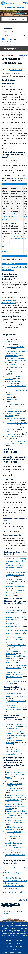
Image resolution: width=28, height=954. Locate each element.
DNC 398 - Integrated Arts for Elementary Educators (16, 618)
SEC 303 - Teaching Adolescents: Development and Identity (15, 774)
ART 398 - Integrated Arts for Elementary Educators (16, 611)
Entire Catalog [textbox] (8, 31)
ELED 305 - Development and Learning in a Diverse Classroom (15, 574)
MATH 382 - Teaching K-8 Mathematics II (15, 657)
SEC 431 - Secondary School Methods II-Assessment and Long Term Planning (16, 813)
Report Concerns (13, 946)
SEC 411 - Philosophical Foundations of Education (14, 789)
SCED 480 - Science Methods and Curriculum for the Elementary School (15, 674)
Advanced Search (6, 41)
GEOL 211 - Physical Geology (16, 386)
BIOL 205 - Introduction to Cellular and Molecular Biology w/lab (15, 360)
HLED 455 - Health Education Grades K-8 (13, 639)
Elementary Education (11, 300)
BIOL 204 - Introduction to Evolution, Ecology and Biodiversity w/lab (15, 353)
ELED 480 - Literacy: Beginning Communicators (15, 695)
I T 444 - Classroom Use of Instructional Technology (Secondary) (14, 843)
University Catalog (14, 7)
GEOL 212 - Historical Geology (17, 390)
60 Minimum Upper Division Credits (15, 880)
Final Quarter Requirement (12, 888)
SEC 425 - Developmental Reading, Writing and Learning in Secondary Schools (15, 797)
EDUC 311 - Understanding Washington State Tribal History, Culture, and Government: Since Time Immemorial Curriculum (16, 563)
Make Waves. (10, 904)
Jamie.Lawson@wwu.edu (8, 916)
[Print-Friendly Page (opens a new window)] (24, 55)
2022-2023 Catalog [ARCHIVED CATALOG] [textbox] (14, 19)
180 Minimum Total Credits (12, 878)
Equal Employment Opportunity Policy (14, 952)
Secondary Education (8, 303)
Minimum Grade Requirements (13, 886)
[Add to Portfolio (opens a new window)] (21, 55)
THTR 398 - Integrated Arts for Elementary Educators (16, 632)
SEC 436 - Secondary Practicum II (13, 837)
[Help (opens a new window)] (26, 55)
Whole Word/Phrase (10, 39)
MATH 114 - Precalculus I (15, 399)
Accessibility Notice (14, 949)
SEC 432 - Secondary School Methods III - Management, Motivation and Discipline (15, 820)
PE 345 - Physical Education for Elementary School (16, 666)
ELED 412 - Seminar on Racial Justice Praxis (14, 725)
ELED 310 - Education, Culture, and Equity (14, 580)
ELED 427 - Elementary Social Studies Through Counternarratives (15, 731)
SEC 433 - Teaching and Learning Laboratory (14, 828)
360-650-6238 (5, 913)
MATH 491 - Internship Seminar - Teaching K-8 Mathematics (14, 752)
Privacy (21, 946)
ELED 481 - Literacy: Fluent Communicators (16, 702)
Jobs (7, 946)
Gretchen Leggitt (17, 923)
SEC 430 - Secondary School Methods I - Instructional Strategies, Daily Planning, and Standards (15, 805)
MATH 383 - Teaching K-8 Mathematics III (15, 662)
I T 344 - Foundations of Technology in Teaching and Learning (15, 593)
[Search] (24, 35)
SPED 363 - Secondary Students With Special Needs (15, 853)
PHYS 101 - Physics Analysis (16, 404)
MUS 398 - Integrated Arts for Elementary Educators (16, 625)
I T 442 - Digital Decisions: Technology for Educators (16, 646)
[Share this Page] (23, 55)
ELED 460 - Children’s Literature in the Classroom (15, 585)
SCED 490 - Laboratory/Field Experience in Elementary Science (16, 707)
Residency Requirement (11, 883)
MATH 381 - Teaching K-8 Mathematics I (15, 652)
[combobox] (14, 19)
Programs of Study (16, 70)
